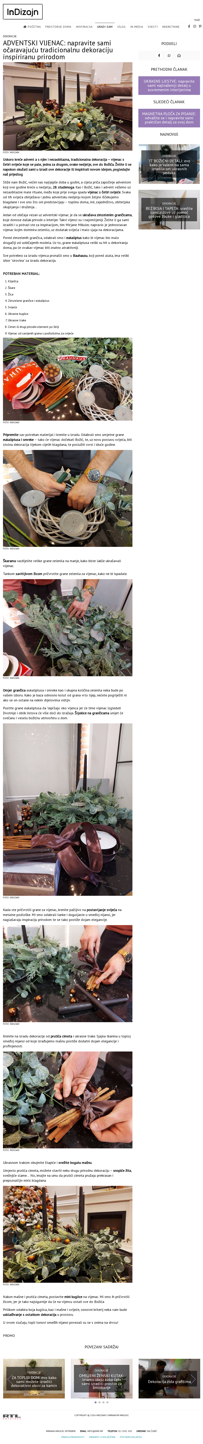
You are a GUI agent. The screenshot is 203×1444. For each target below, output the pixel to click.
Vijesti (153, 27)
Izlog (121, 27)
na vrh (196, 1415)
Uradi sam (105, 27)
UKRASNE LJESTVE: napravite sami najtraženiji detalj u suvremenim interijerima (169, 85)
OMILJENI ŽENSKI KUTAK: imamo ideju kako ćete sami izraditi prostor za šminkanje (101, 1381)
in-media (136, 27)
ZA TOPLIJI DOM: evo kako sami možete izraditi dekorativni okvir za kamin (34, 1381)
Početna (34, 27)
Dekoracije (10, 36)
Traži (197, 19)
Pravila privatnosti (72, 1436)
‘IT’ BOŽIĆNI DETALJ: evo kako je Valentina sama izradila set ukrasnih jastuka (169, 166)
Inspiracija (84, 27)
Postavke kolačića (131, 1436)
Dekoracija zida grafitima (169, 1381)
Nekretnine (171, 27)
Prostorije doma (58, 27)
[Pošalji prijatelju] (179, 55)
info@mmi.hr (95, 1431)
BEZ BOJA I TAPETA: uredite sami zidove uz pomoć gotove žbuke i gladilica (169, 212)
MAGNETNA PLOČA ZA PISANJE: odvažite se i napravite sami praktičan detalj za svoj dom (169, 118)
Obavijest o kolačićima (102, 1436)
